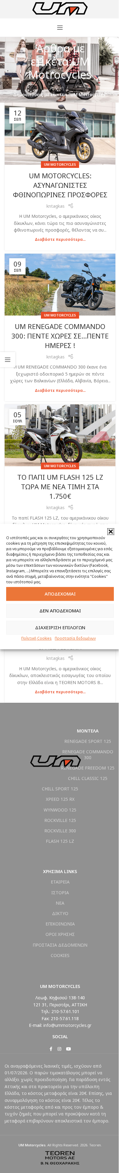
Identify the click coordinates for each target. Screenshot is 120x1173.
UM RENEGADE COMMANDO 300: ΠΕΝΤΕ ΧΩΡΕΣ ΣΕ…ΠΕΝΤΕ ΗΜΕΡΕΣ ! (60, 336)
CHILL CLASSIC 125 (87, 778)
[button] (111, 531)
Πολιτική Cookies (36, 638)
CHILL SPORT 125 (60, 789)
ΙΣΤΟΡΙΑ (60, 892)
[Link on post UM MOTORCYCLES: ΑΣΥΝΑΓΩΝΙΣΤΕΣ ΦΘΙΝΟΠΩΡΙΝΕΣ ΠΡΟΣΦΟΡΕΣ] (60, 134)
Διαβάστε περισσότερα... (60, 239)
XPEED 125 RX (60, 799)
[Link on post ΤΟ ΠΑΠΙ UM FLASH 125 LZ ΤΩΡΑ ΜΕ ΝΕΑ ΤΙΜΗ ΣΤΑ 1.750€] (60, 435)
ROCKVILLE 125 (60, 820)
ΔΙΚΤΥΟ (60, 913)
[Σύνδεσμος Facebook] (50, 1049)
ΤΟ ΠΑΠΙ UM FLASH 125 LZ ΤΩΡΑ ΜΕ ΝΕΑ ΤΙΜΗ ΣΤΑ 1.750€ (60, 486)
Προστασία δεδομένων (75, 638)
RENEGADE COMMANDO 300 (87, 754)
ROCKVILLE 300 (60, 831)
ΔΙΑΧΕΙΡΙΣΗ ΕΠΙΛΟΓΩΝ (60, 627)
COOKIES (60, 955)
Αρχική (57, 88)
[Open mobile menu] (60, 27)
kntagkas (55, 206)
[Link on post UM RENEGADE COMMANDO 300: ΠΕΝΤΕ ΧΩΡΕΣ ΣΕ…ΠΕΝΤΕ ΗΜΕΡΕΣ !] (60, 285)
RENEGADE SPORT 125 (87, 741)
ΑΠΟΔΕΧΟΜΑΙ (60, 594)
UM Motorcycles (60, 164)
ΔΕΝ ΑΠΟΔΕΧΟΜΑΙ (60, 610)
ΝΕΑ (60, 903)
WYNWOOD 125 (60, 810)
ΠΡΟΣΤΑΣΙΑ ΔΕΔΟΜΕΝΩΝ (60, 945)
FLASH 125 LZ (60, 841)
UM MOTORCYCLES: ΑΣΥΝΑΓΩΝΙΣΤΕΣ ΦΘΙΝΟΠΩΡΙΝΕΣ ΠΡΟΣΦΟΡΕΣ (60, 185)
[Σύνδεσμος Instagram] (59, 1049)
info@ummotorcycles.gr (67, 1025)
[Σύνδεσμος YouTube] (68, 1049)
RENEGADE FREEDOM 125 (87, 768)
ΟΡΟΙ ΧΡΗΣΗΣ (60, 934)
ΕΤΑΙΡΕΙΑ (60, 882)
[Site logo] (60, 9)
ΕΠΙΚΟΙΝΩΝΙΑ (60, 924)
